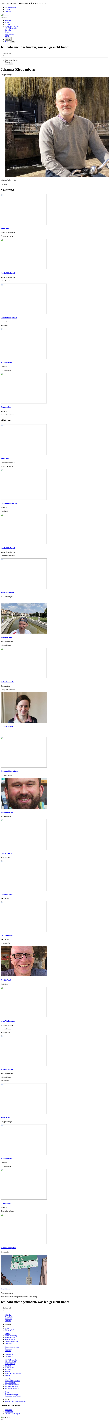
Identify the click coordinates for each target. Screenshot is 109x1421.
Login (7, 36)
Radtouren (8, 1319)
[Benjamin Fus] (24, 403)
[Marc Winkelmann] (24, 1017)
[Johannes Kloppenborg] (24, 767)
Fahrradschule (10, 1337)
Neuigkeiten (9, 1317)
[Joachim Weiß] (24, 976)
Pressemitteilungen (11, 1394)
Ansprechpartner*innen (13, 1396)
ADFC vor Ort (10, 1364)
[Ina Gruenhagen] (24, 722)
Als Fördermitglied (11, 1386)
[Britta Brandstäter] (24, 678)
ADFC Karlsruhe (11, 28)
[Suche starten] (3, 55)
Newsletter (8, 11)
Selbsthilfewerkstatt (11, 1341)
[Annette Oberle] (24, 849)
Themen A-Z (9, 1330)
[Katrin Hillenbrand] (24, 269)
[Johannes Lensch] (24, 808)
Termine (8, 1321)
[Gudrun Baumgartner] (24, 313)
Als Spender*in (10, 1383)
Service (7, 24)
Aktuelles (8, 20)
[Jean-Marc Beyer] (24, 633)
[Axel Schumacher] (24, 931)
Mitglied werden (10, 7)
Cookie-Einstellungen (12, 1414)
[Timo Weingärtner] (24, 1065)
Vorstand (8, 1369)
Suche (7, 41)
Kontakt (8, 1375)
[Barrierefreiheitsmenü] (2, 17)
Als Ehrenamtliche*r (12, 1385)
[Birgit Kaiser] (24, 1285)
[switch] (16, 60)
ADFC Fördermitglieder (13, 1373)
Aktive (7, 1371)
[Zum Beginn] (2, 1419)
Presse (7, 32)
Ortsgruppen (9, 34)
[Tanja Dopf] (24, 224)
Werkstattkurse (10, 1339)
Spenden (8, 9)
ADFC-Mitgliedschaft (12, 1381)
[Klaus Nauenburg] (24, 588)
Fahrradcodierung (11, 1336)
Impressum (8, 1410)
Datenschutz (9, 1412)
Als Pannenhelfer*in (12, 1388)
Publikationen (9, 1367)
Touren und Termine (12, 26)
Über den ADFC (10, 1362)
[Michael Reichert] (24, 358)
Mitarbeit (8, 1366)
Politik (7, 22)
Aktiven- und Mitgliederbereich (15, 1401)
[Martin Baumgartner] (24, 1244)
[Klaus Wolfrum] (24, 1113)
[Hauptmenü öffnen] (6, 17)
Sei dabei (8, 30)
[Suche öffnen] (4, 17)
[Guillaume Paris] (24, 890)
